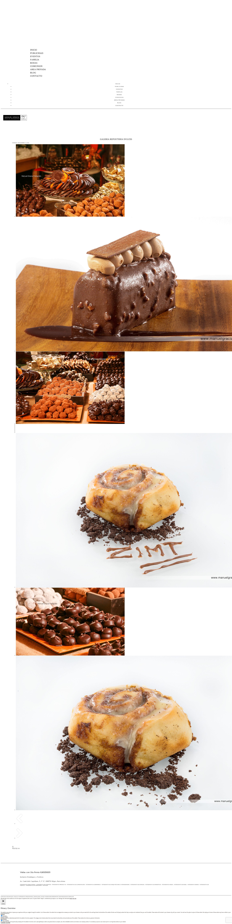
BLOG (33, 72)
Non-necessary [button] (4, 919)
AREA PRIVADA (38, 69)
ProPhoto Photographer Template (63, 896)
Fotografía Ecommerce (93, 884)
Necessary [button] (3, 914)
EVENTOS (35, 56)
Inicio (33, 49)
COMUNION (36, 66)
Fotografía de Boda (180, 884)
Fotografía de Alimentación (76, 884)
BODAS (33, 63)
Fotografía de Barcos (137, 884)
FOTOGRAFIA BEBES (193, 884)
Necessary (5, 916)
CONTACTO (36, 76)
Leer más (74, 898)
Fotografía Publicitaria (27, 884)
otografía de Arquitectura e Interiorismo (115, 884)
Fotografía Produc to (59, 884)
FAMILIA (34, 59)
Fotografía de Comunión (34, 885)
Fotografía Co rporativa (153, 884)
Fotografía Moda (167, 884)
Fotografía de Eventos (44, 884)
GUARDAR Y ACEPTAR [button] (5, 922)
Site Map (45, 885)
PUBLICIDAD (36, 53)
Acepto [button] (71, 898)
